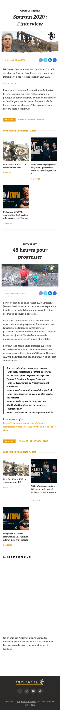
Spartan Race (42, 119)
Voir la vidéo (10, 83)
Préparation (23, 441)
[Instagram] (33, 691)
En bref (33, 244)
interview (22, 119)
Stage (45, 441)
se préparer (35, 441)
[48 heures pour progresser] (30, 275)
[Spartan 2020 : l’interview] (30, 41)
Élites (26, 244)
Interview (35, 10)
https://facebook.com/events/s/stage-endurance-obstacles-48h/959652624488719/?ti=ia (29, 427)
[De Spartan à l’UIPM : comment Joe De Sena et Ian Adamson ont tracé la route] (16, 196)
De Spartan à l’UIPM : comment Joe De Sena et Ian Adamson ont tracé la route (15, 215)
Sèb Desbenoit (9, 60)
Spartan (31, 119)
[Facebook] (19, 691)
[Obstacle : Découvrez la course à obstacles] (30, 682)
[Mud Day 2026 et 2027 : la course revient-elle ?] (16, 149)
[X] (26, 691)
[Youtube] (40, 691)
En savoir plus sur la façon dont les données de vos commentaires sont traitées (28, 645)
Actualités (25, 10)
